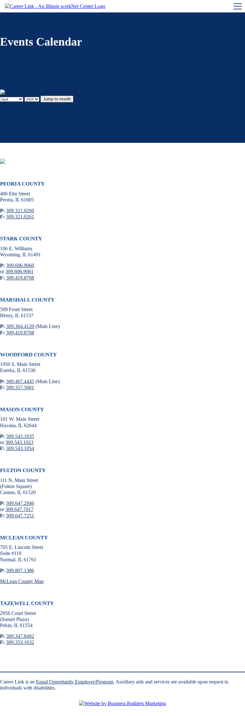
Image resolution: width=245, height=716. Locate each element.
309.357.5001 (20, 387)
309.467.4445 (20, 381)
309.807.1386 (20, 570)
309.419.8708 (20, 278)
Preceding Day (15, 105)
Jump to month (15, 86)
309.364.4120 (20, 326)
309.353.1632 (20, 642)
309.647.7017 (19, 509)
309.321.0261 (20, 216)
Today (6, 80)
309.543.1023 (19, 442)
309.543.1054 (20, 448)
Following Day (15, 118)
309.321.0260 (20, 210)
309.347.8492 (20, 636)
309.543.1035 (20, 436)
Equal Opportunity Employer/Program (74, 681)
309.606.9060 (20, 265)
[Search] (9, 92)
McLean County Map (22, 581)
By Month (10, 68)
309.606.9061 (19, 271)
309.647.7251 (20, 515)
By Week (9, 74)
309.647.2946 (20, 503)
